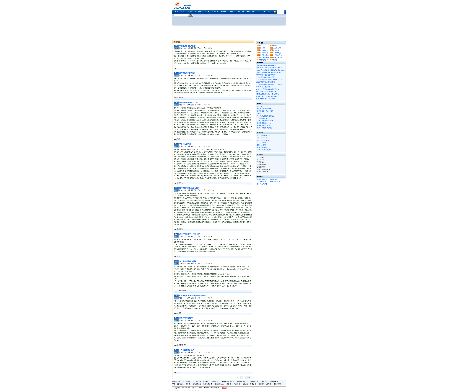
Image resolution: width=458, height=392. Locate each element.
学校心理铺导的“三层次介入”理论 (268, 72)
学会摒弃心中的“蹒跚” (187, 46)
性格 (178, 256)
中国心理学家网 (262, 179)
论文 (258, 12)
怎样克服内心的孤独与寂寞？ (190, 188)
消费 (268, 384)
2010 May (261, 142)
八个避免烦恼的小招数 (187, 261)
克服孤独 (180, 229)
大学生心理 (250, 12)
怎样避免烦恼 (181, 291)
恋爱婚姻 (198, 12)
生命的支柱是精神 (186, 318)
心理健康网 (273, 179)
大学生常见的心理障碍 (265, 99)
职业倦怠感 (207, 384)
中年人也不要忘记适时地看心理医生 (192, 296)
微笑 (205, 381)
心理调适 (214, 381)
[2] (246, 377)
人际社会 (223, 12)
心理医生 (180, 313)
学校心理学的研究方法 (265, 77)
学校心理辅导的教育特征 (266, 65)
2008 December (264, 150)
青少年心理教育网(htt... (264, 109)
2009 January (262, 147)
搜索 (182, 12)
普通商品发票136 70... (264, 123)
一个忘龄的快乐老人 (186, 350)
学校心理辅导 (177, 384)
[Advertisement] (242, 3)
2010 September (263, 140)
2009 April (261, 145)
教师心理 (264, 60)
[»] (249, 377)
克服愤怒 (180, 97)
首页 (176, 12)
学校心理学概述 (263, 87)
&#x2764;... (260, 106)
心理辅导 (254, 381)
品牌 (187, 384)
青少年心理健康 (262, 184)
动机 (245, 384)
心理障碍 (215, 12)
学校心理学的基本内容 (265, 75)
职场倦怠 (197, 384)
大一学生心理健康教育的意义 (267, 89)
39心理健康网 (261, 182)
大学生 (197, 381)
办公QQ (277, 384)
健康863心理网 (275, 182)
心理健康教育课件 (227, 381)
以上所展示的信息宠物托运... (266, 116)
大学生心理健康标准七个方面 (267, 94)
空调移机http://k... (262, 118)
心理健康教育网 (183, 5)
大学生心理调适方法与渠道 (267, 96)
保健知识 (277, 57)
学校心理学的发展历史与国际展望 (269, 84)
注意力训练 (219, 384)
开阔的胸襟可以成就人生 (188, 102)
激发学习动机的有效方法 (266, 91)
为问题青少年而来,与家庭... (265, 111)
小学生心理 (264, 55)
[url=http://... (261, 113)
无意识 (237, 384)
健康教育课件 (242, 381)
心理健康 (274, 381)
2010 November (263, 135)
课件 (269, 12)
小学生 (231, 12)
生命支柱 (180, 345)
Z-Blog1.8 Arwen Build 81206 (190, 390)
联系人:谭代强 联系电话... (265, 128)
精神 (185, 345)
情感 (261, 384)
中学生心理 (240, 12)
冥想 (229, 384)
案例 (263, 12)
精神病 (253, 384)
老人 (178, 372)
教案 (275, 60)
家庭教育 (189, 12)
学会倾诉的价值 (185, 144)
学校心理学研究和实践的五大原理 (269, 68)
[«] (241, 377)
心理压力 (176, 381)
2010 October (262, 138)
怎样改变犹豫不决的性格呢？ (190, 234)
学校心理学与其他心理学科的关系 (269, 80)
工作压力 (264, 381)
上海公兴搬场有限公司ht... (265, 121)
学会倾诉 (180, 183)
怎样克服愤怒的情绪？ (187, 73)
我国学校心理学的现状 (265, 82)
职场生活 (206, 12)
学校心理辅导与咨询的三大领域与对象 (270, 70)
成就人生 (180, 139)
